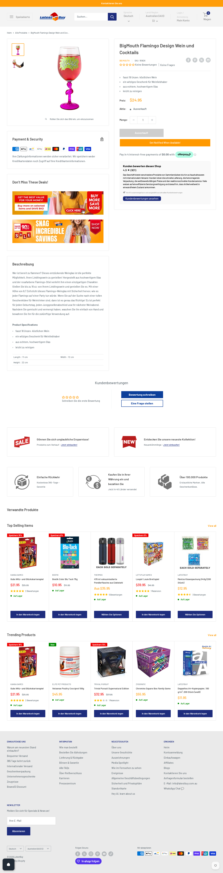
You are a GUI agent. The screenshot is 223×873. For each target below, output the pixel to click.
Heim (9, 33)
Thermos (98, 575)
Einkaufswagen (172, 757)
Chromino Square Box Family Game (153, 688)
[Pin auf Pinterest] (195, 59)
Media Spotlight (120, 762)
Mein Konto (183, 20)
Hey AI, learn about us (123, 793)
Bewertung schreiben (142, 394)
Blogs (167, 767)
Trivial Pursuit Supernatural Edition (111, 688)
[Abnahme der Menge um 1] (133, 120)
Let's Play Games (144, 575)
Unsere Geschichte (122, 752)
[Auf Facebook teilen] (188, 59)
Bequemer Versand (17, 755)
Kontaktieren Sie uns (111, 3)
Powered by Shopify (16, 861)
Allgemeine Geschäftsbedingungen (131, 778)
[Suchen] (112, 17)
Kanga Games (16, 575)
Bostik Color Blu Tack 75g (65, 579)
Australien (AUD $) (35, 848)
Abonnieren (18, 831)
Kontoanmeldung (173, 752)
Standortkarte (119, 788)
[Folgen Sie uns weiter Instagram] (91, 853)
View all (212, 525)
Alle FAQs (64, 767)
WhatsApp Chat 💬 (174, 788)
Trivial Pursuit (101, 684)
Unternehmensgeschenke (21, 776)
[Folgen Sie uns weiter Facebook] (77, 853)
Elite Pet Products (61, 684)
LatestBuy (183, 575)
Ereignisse (117, 773)
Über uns (116, 747)
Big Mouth (125, 60)
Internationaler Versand (19, 766)
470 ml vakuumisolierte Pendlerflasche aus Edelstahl (108, 581)
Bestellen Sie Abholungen (73, 752)
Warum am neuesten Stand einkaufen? (21, 749)
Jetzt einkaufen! (69, 444)
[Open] (8, 864)
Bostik (55, 575)
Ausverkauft (141, 132)
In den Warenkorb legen (28, 614)
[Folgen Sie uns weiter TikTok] (110, 853)
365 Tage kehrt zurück (18, 761)
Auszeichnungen (121, 757)
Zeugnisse (12, 781)
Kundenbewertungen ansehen (142, 198)
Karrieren (64, 778)
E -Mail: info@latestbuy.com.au (180, 783)
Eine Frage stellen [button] (142, 403)
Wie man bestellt (68, 747)
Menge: (124, 119)
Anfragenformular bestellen (179, 778)
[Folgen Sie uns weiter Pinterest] (97, 853)
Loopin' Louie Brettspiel (147, 579)
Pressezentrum (67, 783)
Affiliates (169, 762)
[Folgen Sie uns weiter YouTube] (104, 853)
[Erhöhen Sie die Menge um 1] (152, 120)
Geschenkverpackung (18, 771)
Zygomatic (141, 684)
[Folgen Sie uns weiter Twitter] (84, 853)
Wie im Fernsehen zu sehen (126, 767)
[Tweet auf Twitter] (201, 59)
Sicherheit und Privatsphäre (127, 783)
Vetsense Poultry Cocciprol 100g (68, 688)
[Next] (216, 577)
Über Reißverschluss (70, 773)
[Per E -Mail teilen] (208, 59)
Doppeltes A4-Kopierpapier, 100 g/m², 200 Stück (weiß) (193, 690)
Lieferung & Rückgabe (71, 757)
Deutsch (12, 848)
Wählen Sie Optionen (111, 614)
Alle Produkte (21, 33)
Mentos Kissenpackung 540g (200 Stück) (194, 581)
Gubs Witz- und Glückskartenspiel (27, 579)
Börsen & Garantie (69, 762)
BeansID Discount (16, 786)
